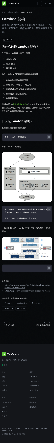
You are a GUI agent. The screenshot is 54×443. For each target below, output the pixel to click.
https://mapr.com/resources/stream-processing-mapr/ (27, 291)
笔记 (4, 12)
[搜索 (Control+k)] (39, 3)
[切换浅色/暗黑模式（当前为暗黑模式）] (44, 3)
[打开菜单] (49, 3)
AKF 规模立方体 (20, 104)
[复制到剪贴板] (49, 137)
